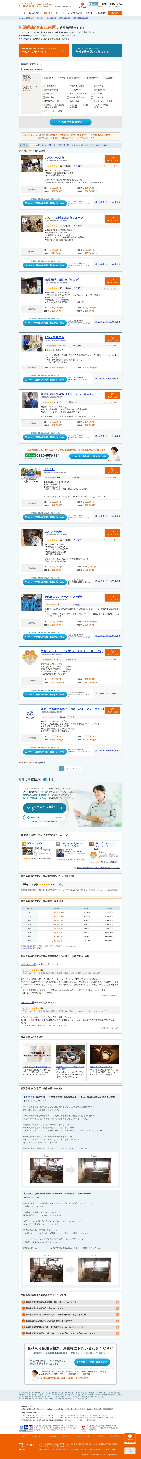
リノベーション (60, 1415)
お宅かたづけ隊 (54, 157)
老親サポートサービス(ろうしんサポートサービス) (72, 651)
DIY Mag (67, 1420)
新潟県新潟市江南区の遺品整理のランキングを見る (98, 868)
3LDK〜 (106, 145)
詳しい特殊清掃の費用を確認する (32, 948)
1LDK (91, 145)
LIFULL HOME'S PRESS (55, 1420)
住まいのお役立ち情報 (38, 1420)
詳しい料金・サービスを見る (107, 202)
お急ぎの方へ (115, 13)
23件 (82, 859)
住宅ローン (34, 1418)
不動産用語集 (25, 1420)
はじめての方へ (34, 13)
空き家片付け (75, 78)
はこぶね (49, 469)
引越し (33, 1409)
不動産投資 (96, 1415)
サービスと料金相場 (75, 13)
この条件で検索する (70, 122)
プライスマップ (60, 1418)
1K (85, 145)
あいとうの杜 (53, 531)
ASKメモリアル (54, 337)
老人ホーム (40, 1409)
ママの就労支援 (58, 1409)
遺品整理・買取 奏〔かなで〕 (63, 279)
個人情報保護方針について (61, 1449)
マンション (34, 1415)
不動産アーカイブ (72, 1418)
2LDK (98, 145)
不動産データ (82, 1420)
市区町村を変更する (30, 64)
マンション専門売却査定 (83, 1415)
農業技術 (110, 1409)
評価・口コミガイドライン (80, 1449)
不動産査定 (70, 1415)
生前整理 (49, 78)
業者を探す (48, 13)
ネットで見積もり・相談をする (91, 456)
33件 (48, 858)
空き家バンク (83, 1418)
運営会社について (97, 1449)
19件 (115, 862)
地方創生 (49, 1409)
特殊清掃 (61, 78)
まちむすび (109, 1418)
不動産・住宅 (25, 1409)
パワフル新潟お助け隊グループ (64, 217)
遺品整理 (90, 1409)
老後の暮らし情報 (100, 1409)
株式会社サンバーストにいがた (64, 596)
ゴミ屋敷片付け (92, 78)
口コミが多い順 (48, 145)
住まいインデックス (46, 1418)
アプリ (74, 1420)
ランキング (60, 13)
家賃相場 (92, 1418)
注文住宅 (50, 1415)
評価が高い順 (63, 145)
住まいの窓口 (25, 1418)
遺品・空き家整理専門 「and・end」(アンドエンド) (72, 708)
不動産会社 (100, 1418)
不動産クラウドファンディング (75, 1409)
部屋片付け (109, 78)
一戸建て (43, 1415)
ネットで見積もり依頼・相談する (46, 203)
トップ (23, 13)
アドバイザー (106, 1415)
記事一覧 (89, 13)
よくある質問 (101, 13)
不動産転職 (92, 1420)
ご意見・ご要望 (110, 1449)
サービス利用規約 (45, 1449)
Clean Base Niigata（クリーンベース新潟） (67, 393)
